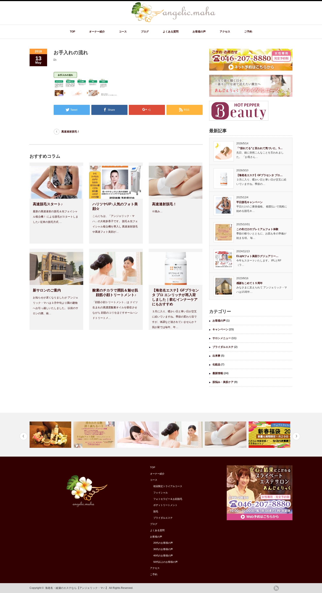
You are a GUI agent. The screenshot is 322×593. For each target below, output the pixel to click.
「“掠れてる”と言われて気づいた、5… (259, 148)
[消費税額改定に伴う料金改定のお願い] (138, 435)
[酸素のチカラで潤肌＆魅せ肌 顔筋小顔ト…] (182, 435)
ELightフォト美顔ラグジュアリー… (257, 256)
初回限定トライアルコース (167, 486)
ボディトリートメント (165, 505)
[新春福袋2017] (270, 435)
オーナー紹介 (97, 31)
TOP (72, 31)
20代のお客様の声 (163, 542)
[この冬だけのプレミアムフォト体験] (94, 435)
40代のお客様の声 (163, 555)
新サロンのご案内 (47, 290)
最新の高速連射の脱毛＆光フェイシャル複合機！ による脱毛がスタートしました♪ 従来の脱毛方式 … (55, 216)
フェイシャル (160, 492)
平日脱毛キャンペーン (249, 202)
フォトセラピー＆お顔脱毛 (167, 499)
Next (296, 436)
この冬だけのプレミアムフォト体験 (257, 229)
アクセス (225, 31)
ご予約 (248, 31)
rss (276, 588)
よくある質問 (171, 31)
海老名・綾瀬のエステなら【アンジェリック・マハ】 (76, 587)
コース (123, 31)
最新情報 (217, 373)
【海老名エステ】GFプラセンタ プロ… (259, 175)
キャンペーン (220, 329)
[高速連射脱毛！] (226, 435)
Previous (23, 436)
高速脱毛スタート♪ (48, 204)
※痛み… (157, 211)
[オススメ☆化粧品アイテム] (51, 435)
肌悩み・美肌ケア (223, 382)
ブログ (145, 31)
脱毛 (155, 511)
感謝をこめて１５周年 (249, 283)
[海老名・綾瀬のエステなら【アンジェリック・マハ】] (173, 21)
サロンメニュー (221, 338)
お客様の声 (199, 31)
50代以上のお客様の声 (165, 562)
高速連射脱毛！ (70, 131)
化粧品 (216, 364)
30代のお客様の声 (163, 549)
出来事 (216, 355)
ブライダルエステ (223, 346)
